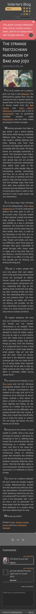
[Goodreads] (27, 14)
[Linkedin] (30, 8)
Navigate (6, 528)
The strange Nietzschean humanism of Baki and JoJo (16, 52)
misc (13, 522)
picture (6, 525)
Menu (9, 9)
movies (19, 522)
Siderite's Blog (19, 4)
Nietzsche (25, 94)
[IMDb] (24, 11)
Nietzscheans (8, 119)
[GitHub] (24, 14)
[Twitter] (30, 11)
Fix (31, 35)
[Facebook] (27, 11)
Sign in (31, 612)
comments (21, 525)
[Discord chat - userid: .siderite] (24, 8)
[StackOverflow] (21, 14)
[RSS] (27, 8)
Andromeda (8, 114)
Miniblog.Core (17, 612)
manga (26, 522)
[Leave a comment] (30, 14)
